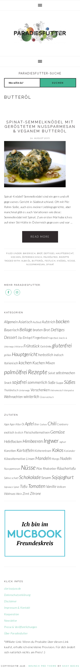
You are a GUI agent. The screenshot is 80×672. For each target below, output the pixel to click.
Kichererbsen (42, 450)
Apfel (29, 423)
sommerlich (37, 382)
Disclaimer (10, 601)
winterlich (31, 396)
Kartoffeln (25, 450)
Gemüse (57, 431)
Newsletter (10, 620)
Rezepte (64, 257)
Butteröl (37, 260)
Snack (7, 382)
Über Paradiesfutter (16, 633)
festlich (50, 260)
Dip (20, 337)
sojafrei (19, 382)
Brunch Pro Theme (43, 666)
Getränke (45, 346)
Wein (19, 493)
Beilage (25, 329)
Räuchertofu (66, 468)
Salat (51, 373)
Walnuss (10, 493)
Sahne (7, 478)
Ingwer (51, 440)
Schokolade (30, 477)
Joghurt (62, 442)
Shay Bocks (70, 666)
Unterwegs (24, 390)
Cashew (43, 424)
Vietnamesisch (56, 390)
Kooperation (11, 614)
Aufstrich (48, 322)
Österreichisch (32, 257)
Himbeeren (33, 441)
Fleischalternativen (37, 432)
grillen (7, 355)
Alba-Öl (26, 260)
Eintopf (27, 337)
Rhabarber (50, 468)
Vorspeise (69, 390)
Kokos (57, 450)
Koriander (69, 450)
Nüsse (71, 260)
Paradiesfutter (40, 32)
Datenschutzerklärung (17, 595)
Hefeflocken (13, 441)
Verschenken (40, 389)
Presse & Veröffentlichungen (20, 627)
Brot (39, 253)
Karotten (10, 450)
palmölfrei (50, 257)
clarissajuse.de (12, 588)
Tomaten (37, 486)
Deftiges (49, 253)
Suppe (59, 382)
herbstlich (45, 355)
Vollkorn (61, 486)
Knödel (61, 260)
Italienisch (11, 363)
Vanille (51, 486)
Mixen (50, 363)
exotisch (9, 432)
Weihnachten (13, 396)
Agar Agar (9, 424)
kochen (16, 257)
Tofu (23, 486)
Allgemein (11, 322)
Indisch (59, 355)
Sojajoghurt (63, 477)
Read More (40, 236)
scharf (14, 478)
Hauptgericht (64, 253)
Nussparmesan (35, 264)
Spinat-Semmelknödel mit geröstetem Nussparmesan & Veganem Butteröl (40, 126)
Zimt (26, 493)
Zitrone (35, 493)
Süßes (69, 382)
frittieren (19, 346)
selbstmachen (65, 373)
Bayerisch (29, 253)
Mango (55, 458)
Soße (51, 382)
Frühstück (32, 346)
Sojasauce (8, 487)
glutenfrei (62, 345)
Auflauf (37, 322)
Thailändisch (11, 390)
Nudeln (66, 458)
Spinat (50, 264)
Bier (36, 424)
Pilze (39, 468)
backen (62, 321)
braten (38, 329)
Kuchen (38, 362)
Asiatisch (25, 322)
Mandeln (43, 458)
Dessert (10, 337)
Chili (52, 423)
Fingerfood (40, 337)
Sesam (46, 477)
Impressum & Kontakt (17, 607)
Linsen (30, 458)
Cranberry (62, 424)
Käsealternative (14, 458)
